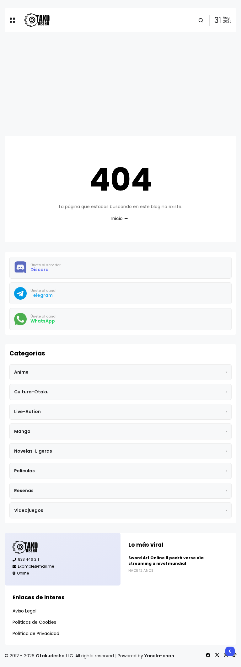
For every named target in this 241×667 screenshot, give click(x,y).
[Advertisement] (120, 84)
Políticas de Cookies (34, 622)
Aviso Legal (24, 611)
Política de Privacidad (36, 633)
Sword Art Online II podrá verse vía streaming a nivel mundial (166, 560)
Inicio (117, 218)
